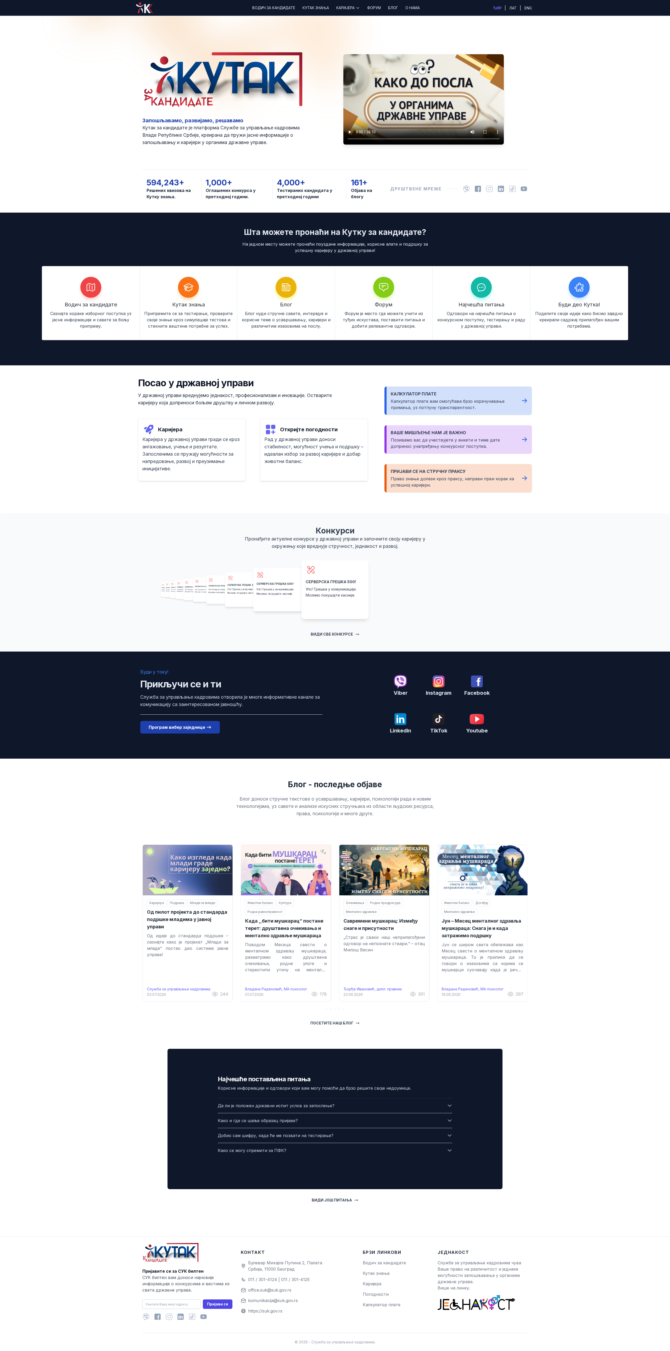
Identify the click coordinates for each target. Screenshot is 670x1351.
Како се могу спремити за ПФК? (252, 1150)
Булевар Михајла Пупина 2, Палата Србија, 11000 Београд (285, 1266)
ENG (528, 8)
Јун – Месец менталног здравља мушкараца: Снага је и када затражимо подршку (481, 928)
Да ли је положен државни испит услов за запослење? (276, 1105)
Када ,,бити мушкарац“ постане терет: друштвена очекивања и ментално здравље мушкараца (284, 928)
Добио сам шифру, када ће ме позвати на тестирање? (275, 1135)
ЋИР (497, 8)
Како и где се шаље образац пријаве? (258, 1120)
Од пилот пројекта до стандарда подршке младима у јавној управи (187, 919)
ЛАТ (513, 8)
